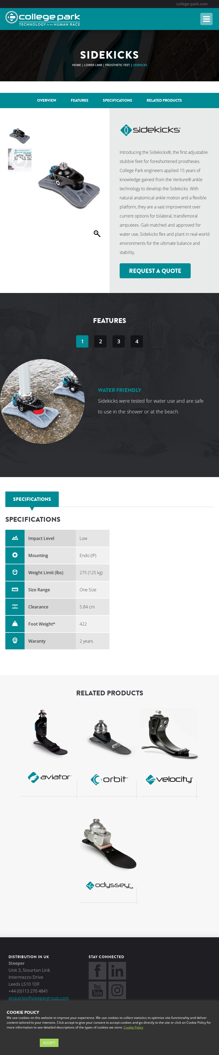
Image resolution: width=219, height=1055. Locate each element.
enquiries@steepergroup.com (39, 998)
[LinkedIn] (117, 978)
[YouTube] (97, 997)
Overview (46, 100)
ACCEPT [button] (49, 1042)
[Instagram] (117, 997)
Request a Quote (155, 271)
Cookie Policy (133, 1027)
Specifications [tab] (32, 499)
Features (79, 100)
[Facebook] (97, 978)
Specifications (117, 100)
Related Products (164, 100)
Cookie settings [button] (22, 1043)
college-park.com (192, 3)
